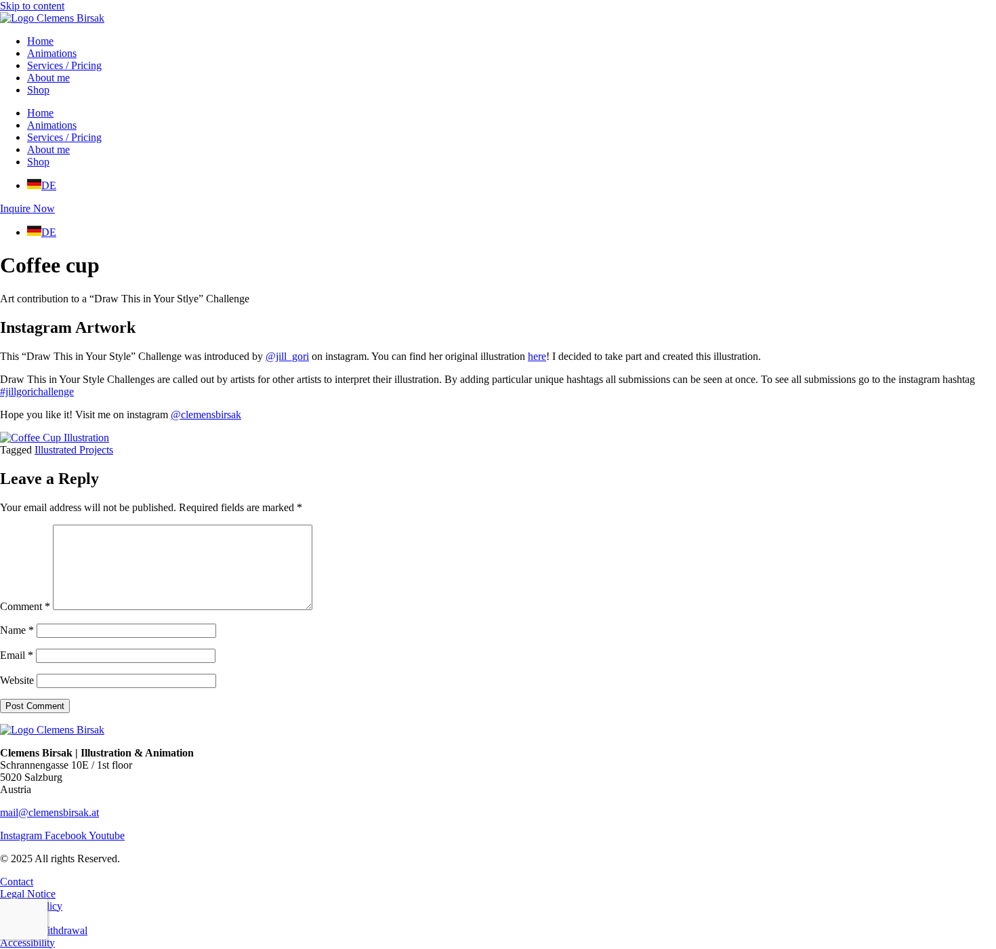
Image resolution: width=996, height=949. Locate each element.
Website (17, 680)
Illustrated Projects (74, 450)
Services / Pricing (64, 65)
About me (48, 77)
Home (40, 41)
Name (17, 630)
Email (16, 655)
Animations (52, 53)
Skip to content (32, 6)
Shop (38, 90)
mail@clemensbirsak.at (49, 812)
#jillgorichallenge (37, 391)
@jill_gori (287, 356)
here (537, 356)
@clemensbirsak (206, 414)
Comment (25, 606)
